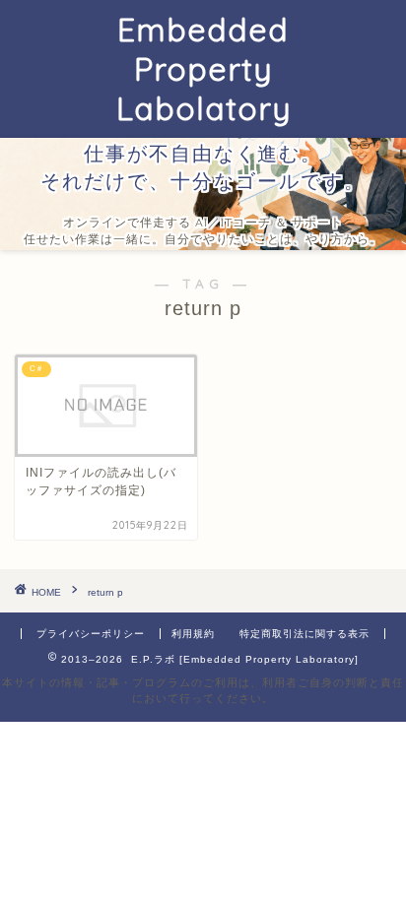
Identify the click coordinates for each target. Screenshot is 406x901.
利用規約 (193, 633)
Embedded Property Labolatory (203, 69)
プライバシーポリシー (90, 633)
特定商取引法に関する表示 (304, 633)
